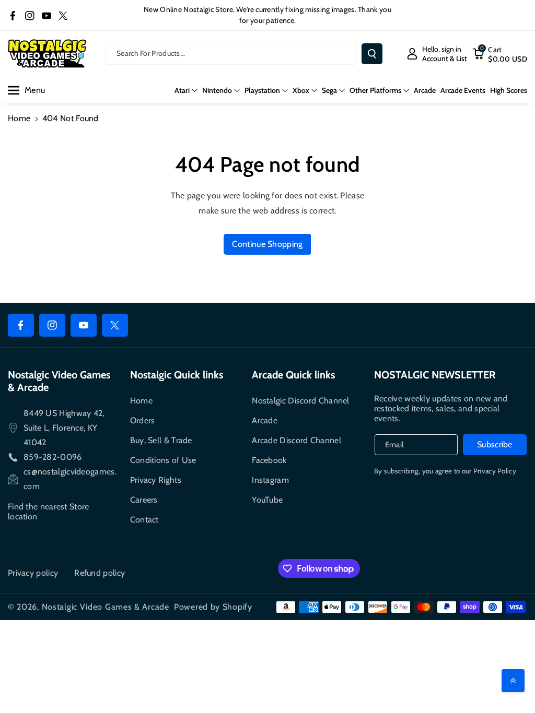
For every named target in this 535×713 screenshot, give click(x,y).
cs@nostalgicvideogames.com (70, 479)
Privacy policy (33, 573)
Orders (142, 420)
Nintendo (217, 90)
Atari (182, 90)
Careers (144, 500)
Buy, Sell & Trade (161, 440)
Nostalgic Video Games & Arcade (105, 607)
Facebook (269, 460)
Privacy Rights (155, 480)
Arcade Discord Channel (296, 440)
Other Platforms (375, 90)
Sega (329, 90)
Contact (144, 520)
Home (19, 118)
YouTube (267, 500)
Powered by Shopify (213, 607)
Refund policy (99, 573)
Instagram (270, 480)
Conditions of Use (163, 460)
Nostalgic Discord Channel (301, 401)
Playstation (262, 90)
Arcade (264, 420)
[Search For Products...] (372, 53)
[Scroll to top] (513, 680)
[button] (499, 53)
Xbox (301, 90)
